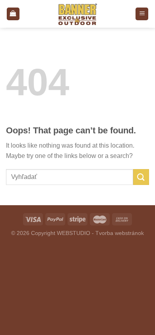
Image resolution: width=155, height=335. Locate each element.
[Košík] (13, 14)
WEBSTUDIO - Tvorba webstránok (100, 233)
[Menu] (142, 14)
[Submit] (141, 177)
